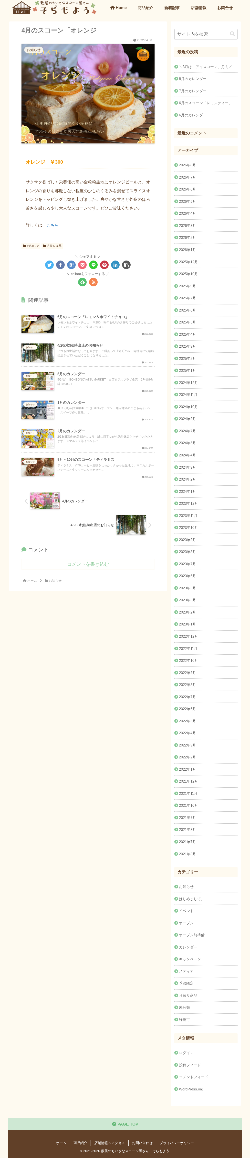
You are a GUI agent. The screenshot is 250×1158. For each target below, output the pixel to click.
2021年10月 (188, 805)
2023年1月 (187, 624)
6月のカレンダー (193, 115)
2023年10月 (188, 527)
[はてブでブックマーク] (71, 265)
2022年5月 (187, 721)
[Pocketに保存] (82, 265)
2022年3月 (187, 745)
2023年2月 (187, 612)
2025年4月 (187, 334)
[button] (126, 265)
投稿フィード (190, 1065)
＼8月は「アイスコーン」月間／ (205, 67)
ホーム (61, 1143)
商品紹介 (80, 1143)
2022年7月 (187, 697)
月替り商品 (54, 246)
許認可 (184, 1019)
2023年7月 (187, 564)
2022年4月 (187, 733)
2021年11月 (188, 793)
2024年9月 (187, 419)
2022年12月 (188, 636)
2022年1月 (187, 769)
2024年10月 (188, 407)
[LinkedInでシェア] (115, 265)
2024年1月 (187, 491)
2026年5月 (187, 201)
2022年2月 (187, 757)
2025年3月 (187, 346)
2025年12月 (188, 262)
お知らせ (33, 246)
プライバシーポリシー (177, 1143)
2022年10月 (188, 660)
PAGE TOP (127, 1124)
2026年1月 (187, 250)
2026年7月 (187, 177)
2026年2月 (187, 237)
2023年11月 (188, 516)
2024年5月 (187, 443)
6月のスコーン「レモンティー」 (205, 103)
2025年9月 (187, 286)
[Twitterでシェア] (49, 265)
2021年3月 (187, 854)
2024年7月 (187, 431)
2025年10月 (188, 274)
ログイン (186, 1053)
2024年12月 (188, 383)
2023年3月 (187, 600)
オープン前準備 (192, 935)
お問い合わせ (142, 1143)
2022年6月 (187, 709)
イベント (186, 911)
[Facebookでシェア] (60, 265)
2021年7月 (187, 842)
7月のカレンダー (193, 91)
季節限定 (186, 983)
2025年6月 (187, 310)
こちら (52, 225)
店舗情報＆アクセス (109, 1143)
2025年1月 (187, 370)
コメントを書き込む (88, 564)
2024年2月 (187, 479)
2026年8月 (187, 165)
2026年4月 (187, 213)
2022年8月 (187, 685)
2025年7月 (187, 298)
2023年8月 (187, 552)
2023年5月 (187, 588)
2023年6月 (187, 576)
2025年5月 (187, 322)
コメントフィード (193, 1077)
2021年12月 (188, 781)
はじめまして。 (192, 899)
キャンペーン (190, 959)
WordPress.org (191, 1089)
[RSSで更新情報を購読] (93, 282)
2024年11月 (188, 395)
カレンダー (188, 947)
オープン (186, 923)
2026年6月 (187, 189)
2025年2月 (187, 358)
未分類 (184, 1007)
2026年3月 (187, 225)
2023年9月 (187, 540)
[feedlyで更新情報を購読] (82, 282)
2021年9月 (187, 818)
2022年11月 (188, 648)
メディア (186, 971)
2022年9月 (187, 673)
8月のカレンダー (193, 79)
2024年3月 (187, 467)
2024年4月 (187, 455)
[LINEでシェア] (93, 265)
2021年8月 (187, 829)
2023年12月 (188, 503)
